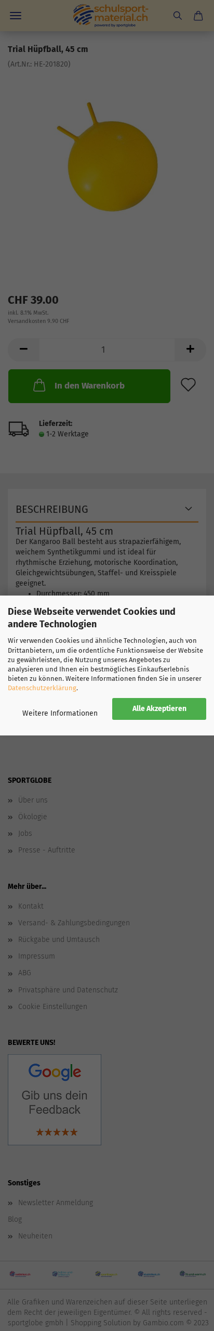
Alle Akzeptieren (159, 708)
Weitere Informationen (60, 713)
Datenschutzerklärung (42, 688)
